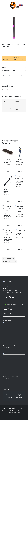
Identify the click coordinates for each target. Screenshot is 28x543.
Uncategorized (6, 347)
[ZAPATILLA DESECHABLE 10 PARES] (7, 232)
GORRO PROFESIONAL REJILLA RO (11, 308)
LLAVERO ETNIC (19, 234)
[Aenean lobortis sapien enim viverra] (14, 333)
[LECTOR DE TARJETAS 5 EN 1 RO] (20, 177)
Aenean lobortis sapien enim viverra (13, 346)
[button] (14, 67)
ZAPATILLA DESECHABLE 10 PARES (7, 239)
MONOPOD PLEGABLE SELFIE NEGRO (6, 190)
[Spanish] (20, 5)
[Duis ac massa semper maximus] (14, 364)
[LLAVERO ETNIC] (20, 230)
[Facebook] (3, 76)
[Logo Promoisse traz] (14, 1)
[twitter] (7, 297)
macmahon (17, 412)
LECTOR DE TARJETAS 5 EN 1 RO (19, 183)
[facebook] (4, 297)
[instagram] (10, 297)
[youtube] (13, 297)
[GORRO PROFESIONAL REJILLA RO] (14, 305)
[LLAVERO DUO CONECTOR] (20, 151)
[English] (22, 5)
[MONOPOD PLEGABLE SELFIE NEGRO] (7, 180)
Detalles (8, 171)
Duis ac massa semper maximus (12, 376)
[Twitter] (9, 76)
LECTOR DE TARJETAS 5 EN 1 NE (7, 161)
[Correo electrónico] (21, 76)
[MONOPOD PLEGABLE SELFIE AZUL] (7, 208)
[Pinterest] (15, 76)
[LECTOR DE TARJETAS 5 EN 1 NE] (7, 151)
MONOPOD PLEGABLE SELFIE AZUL (7, 215)
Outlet (12, 258)
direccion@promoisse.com (14, 292)
